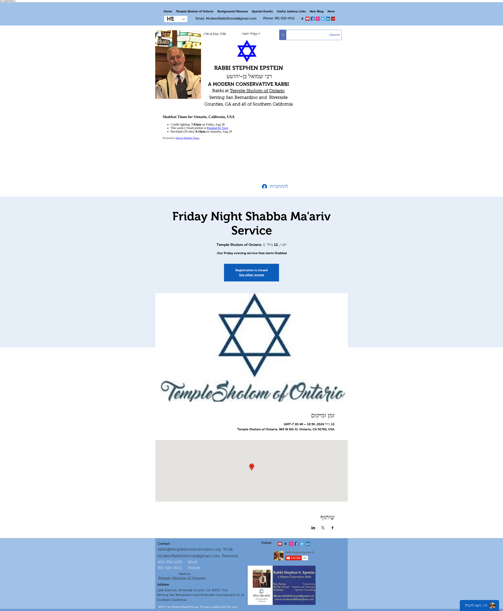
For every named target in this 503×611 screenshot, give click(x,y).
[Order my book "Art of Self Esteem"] (302, 19)
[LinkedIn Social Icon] (328, 19)
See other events (251, 275)
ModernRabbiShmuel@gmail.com (231, 18)
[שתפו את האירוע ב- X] (323, 527)
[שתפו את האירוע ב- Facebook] (332, 527)
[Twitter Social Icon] (323, 19)
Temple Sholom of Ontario (257, 91)
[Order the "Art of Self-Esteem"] (285, 544)
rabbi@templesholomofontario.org (189, 549)
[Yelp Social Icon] (333, 19)
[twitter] (307, 19)
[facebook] (313, 19)
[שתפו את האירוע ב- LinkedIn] (313, 527)
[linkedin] (318, 19)
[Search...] (282, 35)
